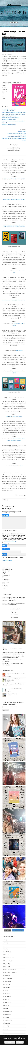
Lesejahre (6, 993)
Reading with (7, 1014)
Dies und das (7, 978)
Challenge (6, 975)
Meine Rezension (6, 178)
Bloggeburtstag (7, 960)
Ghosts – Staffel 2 (22, 135)
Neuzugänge (7, 1011)
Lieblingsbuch (7, 1002)
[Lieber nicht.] (26, 1040)
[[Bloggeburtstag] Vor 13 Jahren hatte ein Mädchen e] (14, 725)
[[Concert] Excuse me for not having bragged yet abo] (14, 916)
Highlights (6, 984)
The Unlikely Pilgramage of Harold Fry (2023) (16, 133)
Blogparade (6, 963)
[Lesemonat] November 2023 (8, 110)
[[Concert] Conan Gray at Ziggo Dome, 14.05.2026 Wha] (14, 821)
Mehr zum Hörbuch (17, 438)
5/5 (5, 949)
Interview (6, 987)
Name (3, 545)
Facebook (14, 615)
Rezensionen (7, 1020)
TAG (5, 1029)
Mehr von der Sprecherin (16, 440)
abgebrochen (7, 951)
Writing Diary (7, 1035)
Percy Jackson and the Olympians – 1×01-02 (16, 136)
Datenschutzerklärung (10, 541)
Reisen (5, 1017)
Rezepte (6, 1023)
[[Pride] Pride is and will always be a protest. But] (14, 868)
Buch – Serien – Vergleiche (10, 972)
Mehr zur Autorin (21, 178)
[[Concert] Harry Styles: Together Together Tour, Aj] (14, 773)
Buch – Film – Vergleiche (9, 969)
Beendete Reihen (8, 957)
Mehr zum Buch (14, 178)
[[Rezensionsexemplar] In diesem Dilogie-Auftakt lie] (14, 844)
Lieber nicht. (20, 1042)
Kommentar (5, 515)
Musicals (6, 1005)
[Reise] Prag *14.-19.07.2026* (12, 694)
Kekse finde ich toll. (9, 1042)
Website (4, 554)
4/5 (5, 946)
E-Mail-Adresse (6, 549)
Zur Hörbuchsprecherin (20, 226)
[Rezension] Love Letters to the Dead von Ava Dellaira (13, 114)
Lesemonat (7, 499)
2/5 (5, 940)
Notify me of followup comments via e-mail (13, 557)
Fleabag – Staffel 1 (22, 131)
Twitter (14, 612)
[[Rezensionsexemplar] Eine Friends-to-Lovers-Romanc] (14, 749)
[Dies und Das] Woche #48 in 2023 (9, 109)
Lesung (5, 999)
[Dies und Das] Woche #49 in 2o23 (9, 116)
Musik (5, 1008)
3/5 (5, 943)
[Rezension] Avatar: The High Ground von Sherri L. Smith (13, 112)
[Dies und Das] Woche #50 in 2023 (9, 119)
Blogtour (6, 966)
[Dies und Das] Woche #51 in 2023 (9, 124)
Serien (5, 1026)
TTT (5, 1032)
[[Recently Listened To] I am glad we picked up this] (14, 892)
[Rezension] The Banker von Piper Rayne (10, 117)
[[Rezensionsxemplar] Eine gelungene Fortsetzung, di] (14, 797)
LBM (5, 990)
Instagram (14, 617)
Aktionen (6, 954)
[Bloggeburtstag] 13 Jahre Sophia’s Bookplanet (16, 683)
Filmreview (6, 981)
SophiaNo (14, 36)
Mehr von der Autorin (17, 416)
